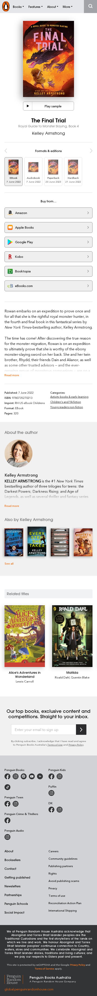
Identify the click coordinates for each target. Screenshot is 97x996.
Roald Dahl (62, 677)
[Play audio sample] (27, 106)
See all (9, 563)
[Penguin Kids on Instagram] (59, 776)
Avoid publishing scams (63, 881)
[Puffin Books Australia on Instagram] (51, 793)
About (9, 851)
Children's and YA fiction (65, 402)
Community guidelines (62, 859)
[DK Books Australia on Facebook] (51, 810)
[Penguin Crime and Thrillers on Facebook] (7, 820)
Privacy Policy (76, 744)
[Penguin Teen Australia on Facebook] (7, 804)
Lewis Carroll (25, 681)
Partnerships (13, 895)
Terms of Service (44, 968)
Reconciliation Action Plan (64, 903)
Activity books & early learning (69, 397)
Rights (52, 873)
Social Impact (14, 912)
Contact (10, 868)
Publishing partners (60, 866)
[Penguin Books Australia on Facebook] (7, 776)
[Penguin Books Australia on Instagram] (15, 776)
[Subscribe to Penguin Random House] (81, 729)
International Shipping (62, 910)
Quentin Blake (80, 677)
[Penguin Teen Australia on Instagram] (15, 804)
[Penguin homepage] (5, 6)
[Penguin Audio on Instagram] (7, 837)
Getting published (17, 877)
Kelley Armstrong (48, 133)
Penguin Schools (16, 903)
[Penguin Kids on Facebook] (51, 776)
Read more (12, 375)
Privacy (52, 888)
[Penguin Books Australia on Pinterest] (24, 776)
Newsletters (13, 886)
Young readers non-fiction (66, 407)
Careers (53, 851)
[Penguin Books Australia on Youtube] (32, 776)
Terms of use (56, 896)
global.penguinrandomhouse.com (29, 989)
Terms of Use (55, 744)
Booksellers (13, 860)
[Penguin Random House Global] (17, 978)
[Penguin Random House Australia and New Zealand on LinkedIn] (40, 776)
